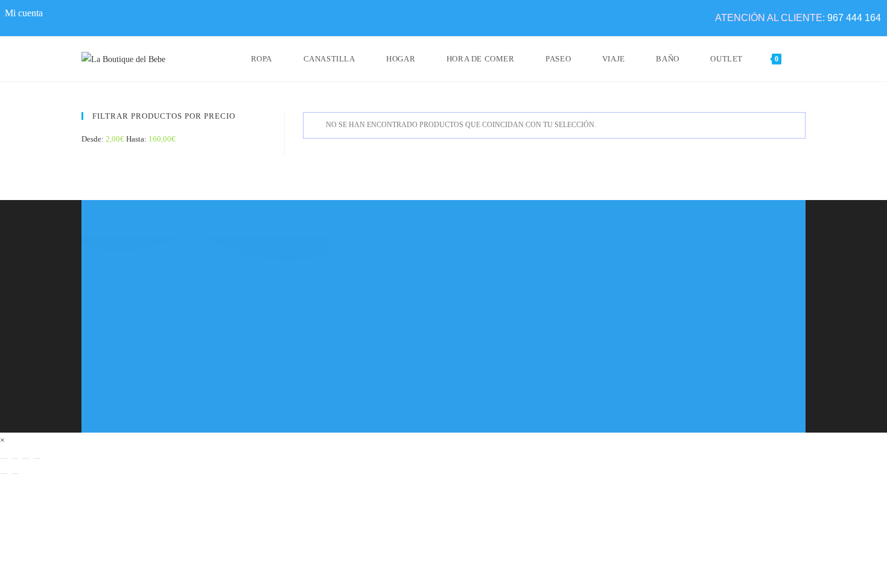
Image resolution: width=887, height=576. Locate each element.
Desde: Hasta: (128, 138)
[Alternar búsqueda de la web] (802, 59)
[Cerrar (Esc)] (37, 458)
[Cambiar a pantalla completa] (15, 458)
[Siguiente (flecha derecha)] (15, 473)
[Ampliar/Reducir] (4, 458)
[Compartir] (26, 458)
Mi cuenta (24, 13)
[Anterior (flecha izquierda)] (4, 473)
